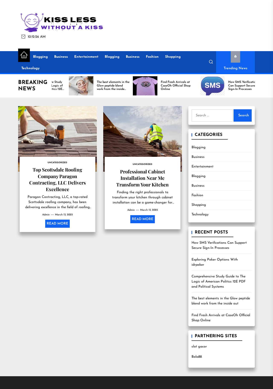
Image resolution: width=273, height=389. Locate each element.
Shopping (173, 57)
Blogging (40, 57)
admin (46, 214)
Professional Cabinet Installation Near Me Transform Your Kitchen (142, 178)
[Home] (24, 55)
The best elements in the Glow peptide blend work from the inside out (221, 301)
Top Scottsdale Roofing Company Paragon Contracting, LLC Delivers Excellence (57, 179)
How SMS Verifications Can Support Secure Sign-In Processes (219, 245)
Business (61, 57)
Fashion (152, 57)
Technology (30, 68)
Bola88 (197, 357)
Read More (57, 223)
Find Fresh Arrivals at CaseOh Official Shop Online (221, 318)
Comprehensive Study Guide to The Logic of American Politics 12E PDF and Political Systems (218, 281)
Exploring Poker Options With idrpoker (215, 262)
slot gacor (199, 346)
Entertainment (86, 57)
